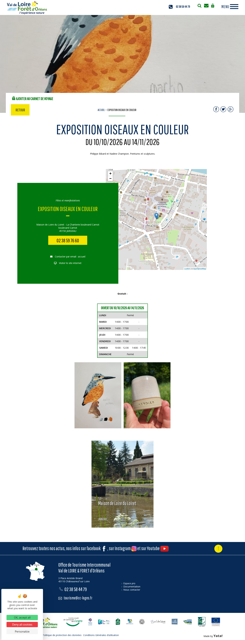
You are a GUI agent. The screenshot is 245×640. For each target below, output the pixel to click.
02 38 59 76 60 (68, 240)
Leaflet (187, 268)
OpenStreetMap (199, 268)
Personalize (22, 631)
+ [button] (110, 173)
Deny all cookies (22, 624)
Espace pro (129, 583)
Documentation (131, 586)
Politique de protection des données (62, 635)
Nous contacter (131, 589)
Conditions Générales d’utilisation (101, 635)
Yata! (218, 636)
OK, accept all (22, 617)
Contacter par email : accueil (69, 256)
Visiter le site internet (70, 263)
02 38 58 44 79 (183, 6)
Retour (20, 109)
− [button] (110, 178)
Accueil (101, 110)
